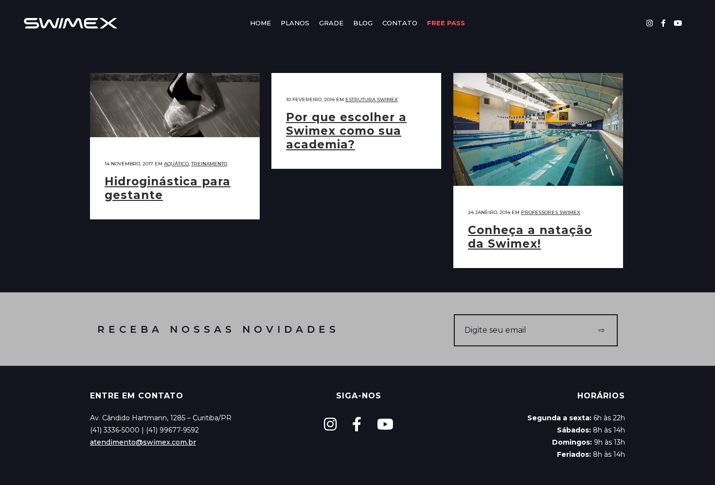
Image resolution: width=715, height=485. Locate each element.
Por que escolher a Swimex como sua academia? (346, 130)
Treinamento (209, 164)
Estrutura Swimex (371, 99)
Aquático (176, 164)
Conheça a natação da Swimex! (530, 237)
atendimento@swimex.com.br (143, 442)
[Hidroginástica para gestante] (175, 105)
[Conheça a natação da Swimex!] (538, 129)
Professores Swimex (550, 212)
